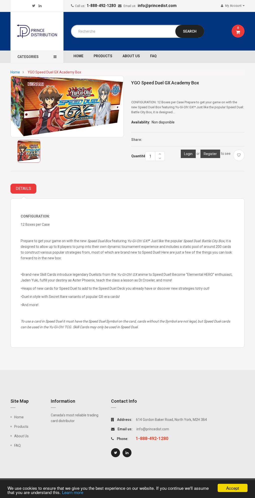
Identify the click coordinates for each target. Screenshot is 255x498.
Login (188, 154)
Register (210, 154)
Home (19, 417)
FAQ (17, 445)
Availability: (140, 122)
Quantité (138, 156)
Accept (232, 488)
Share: (136, 140)
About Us (21, 436)
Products (21, 427)
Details (23, 188)
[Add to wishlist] (239, 155)
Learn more (72, 492)
